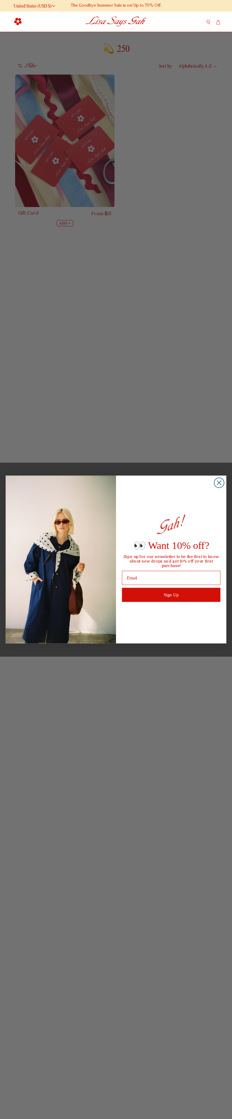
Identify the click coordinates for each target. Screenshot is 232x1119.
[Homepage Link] (115, 21)
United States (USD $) (33, 6)
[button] (18, 21)
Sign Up (171, 594)
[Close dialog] (219, 483)
